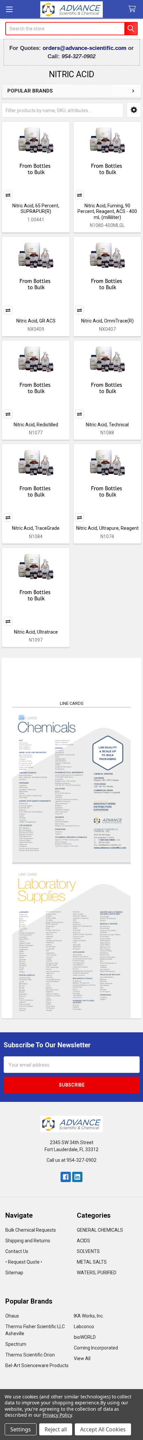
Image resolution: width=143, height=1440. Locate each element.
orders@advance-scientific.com (85, 48)
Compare (8, 195)
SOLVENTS (88, 1251)
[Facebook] (66, 1177)
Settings (20, 1429)
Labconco (84, 1326)
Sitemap (14, 1272)
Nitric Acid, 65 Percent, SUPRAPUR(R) (35, 208)
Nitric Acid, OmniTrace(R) (107, 320)
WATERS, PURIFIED (96, 1272)
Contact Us (16, 1251)
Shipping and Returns (27, 1240)
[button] (134, 109)
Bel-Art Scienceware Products (37, 1365)
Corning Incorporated (96, 1347)
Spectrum (15, 1344)
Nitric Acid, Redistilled (36, 424)
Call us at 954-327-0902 (71, 1160)
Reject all (56, 1429)
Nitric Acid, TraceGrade (36, 528)
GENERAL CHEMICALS (100, 1230)
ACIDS (83, 1240)
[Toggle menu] (9, 9)
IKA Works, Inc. (89, 1316)
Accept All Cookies (103, 1429)
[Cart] (133, 9)
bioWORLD (85, 1337)
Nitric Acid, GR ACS (36, 320)
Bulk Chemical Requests (30, 1230)
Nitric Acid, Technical (107, 424)
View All (82, 1358)
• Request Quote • (23, 1262)
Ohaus (12, 1316)
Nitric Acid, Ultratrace (36, 632)
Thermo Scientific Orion (30, 1354)
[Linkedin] (77, 1177)
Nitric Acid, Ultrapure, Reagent (107, 528)
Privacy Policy (57, 1415)
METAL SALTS (92, 1262)
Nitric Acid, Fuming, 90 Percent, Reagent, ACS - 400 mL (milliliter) (107, 211)
